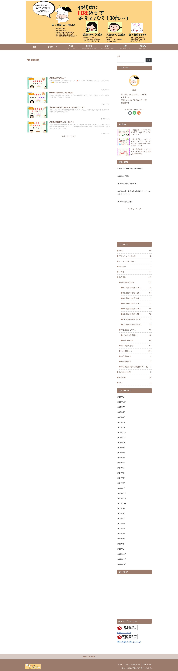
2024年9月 (121, 448)
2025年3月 (121, 417)
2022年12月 (121, 554)
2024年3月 (121, 478)
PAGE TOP (90, 657)
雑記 (135, 383)
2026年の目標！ (123, 176)
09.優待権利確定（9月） (137, 314)
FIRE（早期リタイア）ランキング (129, 642)
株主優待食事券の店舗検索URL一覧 (136, 367)
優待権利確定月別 (136, 282)
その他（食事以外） (137, 335)
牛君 (134, 90)
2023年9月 (121, 508)
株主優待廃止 (136, 361)
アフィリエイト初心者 (135, 256)
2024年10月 (121, 442)
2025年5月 (121, 412)
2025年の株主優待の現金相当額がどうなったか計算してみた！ (134, 192)
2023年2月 (121, 544)
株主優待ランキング (124, 633)
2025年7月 (121, 407)
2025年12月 (121, 402)
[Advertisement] (68, 68)
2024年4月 (121, 473)
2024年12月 (121, 432)
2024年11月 (121, 437)
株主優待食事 (137, 340)
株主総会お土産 (135, 372)
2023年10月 (121, 503)
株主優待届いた (136, 351)
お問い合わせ (147, 664)
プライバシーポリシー (132, 664)
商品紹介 (135, 266)
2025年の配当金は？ (125, 202)
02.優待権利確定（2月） (137, 288)
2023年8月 (121, 513)
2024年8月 (121, 453)
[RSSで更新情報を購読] (139, 113)
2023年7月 (121, 518)
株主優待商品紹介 (136, 346)
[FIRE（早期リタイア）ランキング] (127, 639)
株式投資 (135, 377)
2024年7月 (121, 458)
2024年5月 (121, 468)
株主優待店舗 (136, 356)
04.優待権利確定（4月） (137, 298)
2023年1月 (121, 549)
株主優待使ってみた (136, 330)
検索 (118, 56)
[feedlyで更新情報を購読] (134, 113)
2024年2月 (121, 483)
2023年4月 (121, 534)
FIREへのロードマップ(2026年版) (129, 168)
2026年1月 (121, 397)
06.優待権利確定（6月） (137, 303)
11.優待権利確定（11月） (137, 319)
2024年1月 (121, 488)
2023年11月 (121, 498)
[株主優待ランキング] (127, 630)
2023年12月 (121, 493)
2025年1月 (121, 427)
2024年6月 (121, 463)
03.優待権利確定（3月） (137, 293)
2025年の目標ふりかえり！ (127, 184)
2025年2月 (121, 422)
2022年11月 (121, 559)
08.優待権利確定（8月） (137, 309)
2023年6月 (121, 523)
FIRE (135, 251)
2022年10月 (121, 564)
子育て (135, 272)
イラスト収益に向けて (135, 261)
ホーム (120, 664)
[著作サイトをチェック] (130, 113)
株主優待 (135, 277)
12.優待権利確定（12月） (137, 324)
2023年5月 (121, 529)
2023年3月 (121, 539)
